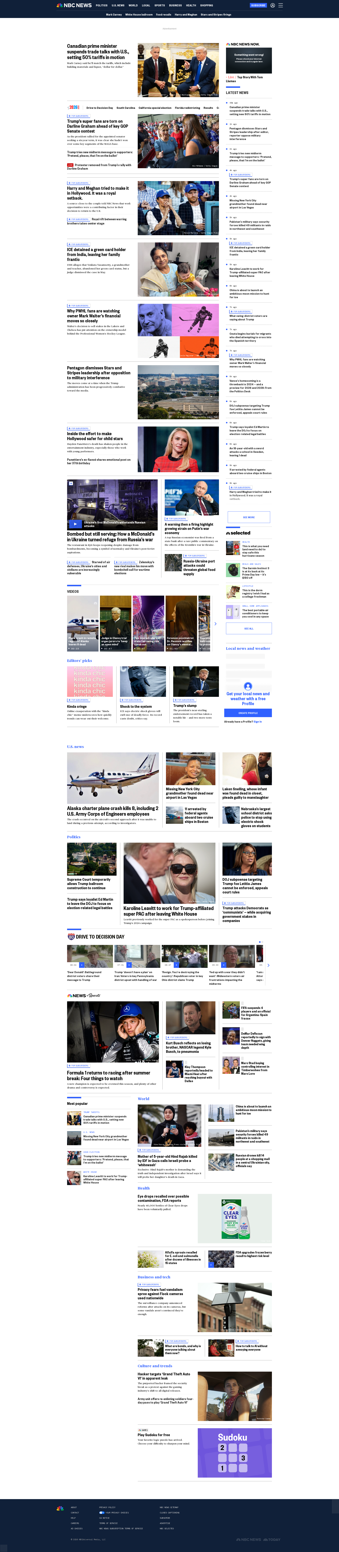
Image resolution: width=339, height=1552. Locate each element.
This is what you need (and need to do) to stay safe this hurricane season (255, 550)
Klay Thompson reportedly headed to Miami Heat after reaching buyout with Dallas (199, 1074)
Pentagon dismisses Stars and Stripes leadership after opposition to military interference (98, 372)
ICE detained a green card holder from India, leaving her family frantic (96, 254)
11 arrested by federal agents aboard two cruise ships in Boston (251, 471)
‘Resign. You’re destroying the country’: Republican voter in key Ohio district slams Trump (182, 976)
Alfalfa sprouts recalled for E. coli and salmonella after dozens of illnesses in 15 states (183, 1257)
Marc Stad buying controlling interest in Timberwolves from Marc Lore (255, 1068)
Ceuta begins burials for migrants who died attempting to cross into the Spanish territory (250, 337)
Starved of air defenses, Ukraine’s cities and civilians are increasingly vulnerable (88, 567)
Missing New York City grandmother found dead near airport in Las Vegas (248, 203)
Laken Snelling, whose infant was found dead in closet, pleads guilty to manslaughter (245, 793)
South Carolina (126, 107)
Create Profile (248, 712)
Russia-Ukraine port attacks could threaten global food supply (199, 567)
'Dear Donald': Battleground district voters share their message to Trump (84, 976)
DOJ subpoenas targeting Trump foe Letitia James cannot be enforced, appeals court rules (250, 409)
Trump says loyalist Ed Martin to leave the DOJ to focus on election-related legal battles (249, 430)
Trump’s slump (185, 705)
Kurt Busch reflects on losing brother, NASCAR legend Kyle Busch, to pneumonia (188, 1047)
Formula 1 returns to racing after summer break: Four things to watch (108, 1075)
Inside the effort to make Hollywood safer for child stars (95, 436)
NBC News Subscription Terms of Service (121, 1528)
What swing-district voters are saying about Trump (248, 317)
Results (208, 107)
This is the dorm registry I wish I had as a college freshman (255, 593)
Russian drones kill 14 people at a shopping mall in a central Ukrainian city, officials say (253, 1160)
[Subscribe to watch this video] (112, 504)
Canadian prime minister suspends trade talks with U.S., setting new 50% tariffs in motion (250, 110)
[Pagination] (260, 942)
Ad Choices (76, 1528)
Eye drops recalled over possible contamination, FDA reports (163, 1198)
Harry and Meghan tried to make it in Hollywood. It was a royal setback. (98, 193)
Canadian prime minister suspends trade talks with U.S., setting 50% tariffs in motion (98, 51)
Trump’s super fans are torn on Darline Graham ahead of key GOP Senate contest (97, 126)
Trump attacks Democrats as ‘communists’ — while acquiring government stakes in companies (246, 914)
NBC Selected (167, 1528)
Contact (75, 1512)
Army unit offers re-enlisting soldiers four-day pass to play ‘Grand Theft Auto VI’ (166, 1400)
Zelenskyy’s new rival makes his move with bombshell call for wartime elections (134, 567)
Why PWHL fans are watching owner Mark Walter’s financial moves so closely (94, 315)
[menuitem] (102, 5)
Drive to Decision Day (100, 107)
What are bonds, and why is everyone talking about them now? (183, 1349)
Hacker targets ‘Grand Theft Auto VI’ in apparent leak (164, 1375)
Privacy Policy (107, 1507)
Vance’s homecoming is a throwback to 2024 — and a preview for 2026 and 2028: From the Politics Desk (250, 386)
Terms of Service (108, 1523)
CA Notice (104, 1518)
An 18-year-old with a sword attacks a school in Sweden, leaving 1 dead (247, 451)
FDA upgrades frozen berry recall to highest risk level (254, 1254)
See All (249, 628)
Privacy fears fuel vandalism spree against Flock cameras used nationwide (160, 1293)
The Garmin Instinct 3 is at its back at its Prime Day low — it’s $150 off (255, 572)
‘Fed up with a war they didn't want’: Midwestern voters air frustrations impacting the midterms (227, 977)
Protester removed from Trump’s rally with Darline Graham (99, 166)
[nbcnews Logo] (60, 1508)
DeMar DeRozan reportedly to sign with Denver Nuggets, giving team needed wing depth (256, 1040)
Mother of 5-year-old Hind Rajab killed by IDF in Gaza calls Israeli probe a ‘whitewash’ (167, 1160)
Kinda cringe (77, 706)
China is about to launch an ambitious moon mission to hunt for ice (249, 293)
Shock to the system (136, 706)
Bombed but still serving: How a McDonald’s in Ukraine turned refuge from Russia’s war (110, 536)
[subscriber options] (273, 5)
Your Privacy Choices (117, 1512)
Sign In (258, 721)
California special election (155, 107)
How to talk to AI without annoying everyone (251, 1347)
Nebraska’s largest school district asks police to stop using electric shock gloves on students (256, 817)
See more (249, 517)
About (74, 1507)
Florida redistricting (187, 107)
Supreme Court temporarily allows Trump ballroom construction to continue (88, 883)
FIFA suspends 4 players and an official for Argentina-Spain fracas (255, 1013)
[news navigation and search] (281, 5)
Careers (75, 1523)
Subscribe (165, 1518)
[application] (178, 449)
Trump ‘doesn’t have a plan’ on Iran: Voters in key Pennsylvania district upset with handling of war (135, 976)
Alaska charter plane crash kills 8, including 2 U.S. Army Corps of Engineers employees (112, 811)
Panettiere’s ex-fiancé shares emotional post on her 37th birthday (98, 461)
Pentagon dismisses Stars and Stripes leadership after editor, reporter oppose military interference (249, 133)
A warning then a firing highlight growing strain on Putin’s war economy (189, 528)
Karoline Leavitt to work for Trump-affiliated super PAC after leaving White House (250, 272)
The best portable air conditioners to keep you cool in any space (255, 613)
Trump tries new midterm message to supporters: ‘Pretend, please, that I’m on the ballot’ (100, 153)
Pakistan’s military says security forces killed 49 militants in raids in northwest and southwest (250, 225)
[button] (146, 5)
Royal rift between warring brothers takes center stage (97, 221)
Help (73, 1518)
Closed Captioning (169, 1512)
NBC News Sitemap (169, 1507)
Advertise (165, 1523)
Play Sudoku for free (154, 1434)
